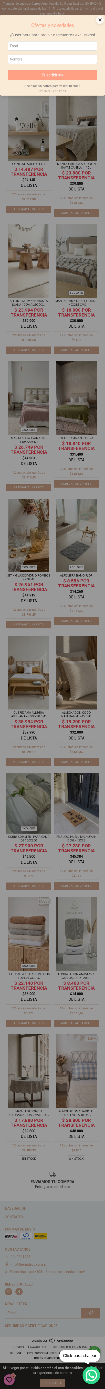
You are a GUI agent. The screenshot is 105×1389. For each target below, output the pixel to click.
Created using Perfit (52, 91)
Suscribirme (52, 74)
